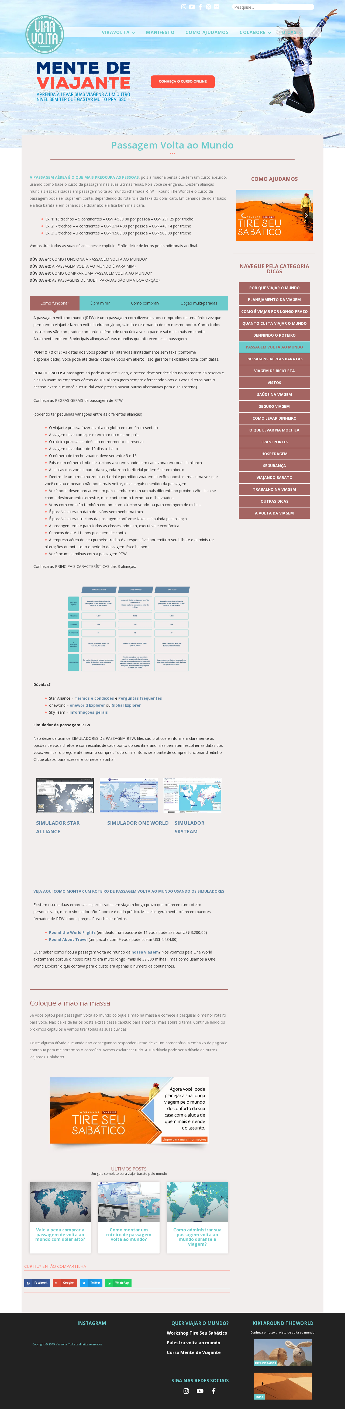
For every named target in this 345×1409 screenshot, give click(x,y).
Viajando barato (274, 477)
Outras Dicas (274, 501)
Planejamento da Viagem (274, 299)
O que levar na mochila (274, 430)
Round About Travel (68, 939)
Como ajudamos (207, 32)
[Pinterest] (208, 6)
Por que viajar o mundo (274, 287)
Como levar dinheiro (274, 418)
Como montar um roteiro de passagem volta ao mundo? (128, 1234)
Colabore (252, 32)
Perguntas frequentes (140, 698)
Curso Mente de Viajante (194, 1352)
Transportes (274, 441)
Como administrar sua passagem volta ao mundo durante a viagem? (197, 1237)
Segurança (274, 465)
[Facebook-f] (199, 6)
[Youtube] (191, 6)
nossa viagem (145, 952)
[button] (242, 215)
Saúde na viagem (274, 394)
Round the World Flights (72, 932)
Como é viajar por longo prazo (274, 311)
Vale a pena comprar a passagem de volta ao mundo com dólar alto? (60, 1234)
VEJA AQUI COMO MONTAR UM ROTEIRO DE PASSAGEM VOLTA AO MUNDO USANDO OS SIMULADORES (128, 891)
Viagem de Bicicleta (274, 370)
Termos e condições (94, 698)
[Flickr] (216, 6)
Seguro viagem (274, 406)
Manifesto (160, 32)
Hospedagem (274, 453)
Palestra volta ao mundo (193, 1343)
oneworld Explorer (87, 705)
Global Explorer (126, 705)
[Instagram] (183, 6)
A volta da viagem (274, 513)
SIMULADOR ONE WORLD (138, 823)
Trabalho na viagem (274, 489)
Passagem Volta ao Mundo (274, 347)
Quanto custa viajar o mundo (274, 323)
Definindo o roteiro (274, 335)
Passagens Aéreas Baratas (274, 358)
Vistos (274, 382)
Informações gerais (89, 712)
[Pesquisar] (311, 7)
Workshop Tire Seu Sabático (197, 1333)
